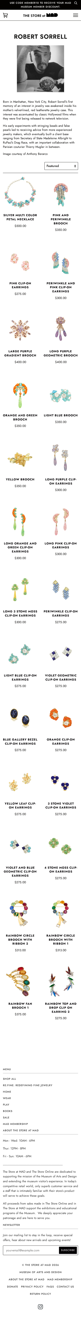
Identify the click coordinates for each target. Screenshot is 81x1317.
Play (6, 1104)
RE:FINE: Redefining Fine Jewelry (27, 1085)
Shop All (9, 1079)
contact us (65, 1286)
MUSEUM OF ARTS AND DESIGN (40, 1272)
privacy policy (32, 1286)
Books (7, 1111)
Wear (7, 1098)
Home (7, 1092)
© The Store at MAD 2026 (40, 1265)
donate (12, 1286)
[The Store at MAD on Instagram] (40, 1308)
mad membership (15, 1124)
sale (6, 1117)
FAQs (50, 1286)
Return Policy (40, 1294)
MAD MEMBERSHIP (59, 1279)
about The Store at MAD (26, 1279)
